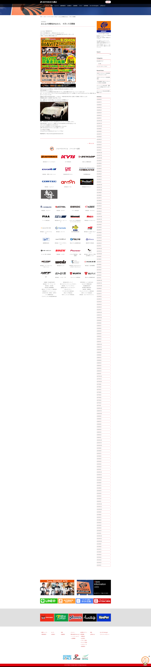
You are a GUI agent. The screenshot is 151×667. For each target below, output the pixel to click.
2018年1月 (99, 373)
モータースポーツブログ (102, 66)
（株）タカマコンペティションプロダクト (68, 284)
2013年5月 (99, 522)
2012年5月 (99, 554)
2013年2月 (99, 530)
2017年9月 (99, 384)
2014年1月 (99, 501)
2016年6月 (99, 424)
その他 (99, 63)
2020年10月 (99, 285)
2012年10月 (99, 541)
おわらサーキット (68, 289)
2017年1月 (99, 405)
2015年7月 (99, 453)
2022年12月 (99, 216)
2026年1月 (99, 118)
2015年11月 (99, 442)
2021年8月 (99, 259)
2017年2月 (99, 402)
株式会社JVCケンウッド (68, 282)
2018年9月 (99, 352)
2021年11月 (99, 251)
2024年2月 (99, 179)
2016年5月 (99, 426)
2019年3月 (99, 336)
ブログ (80, 5)
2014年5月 (99, 490)
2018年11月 (99, 347)
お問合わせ (102, 5)
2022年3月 (99, 240)
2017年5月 (99, 394)
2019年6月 (99, 328)
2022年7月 (99, 229)
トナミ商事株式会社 (49, 294)
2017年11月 (99, 378)
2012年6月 (99, 551)
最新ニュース (44, 632)
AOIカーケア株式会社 (68, 292)
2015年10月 (99, 445)
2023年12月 (99, 184)
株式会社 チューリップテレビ (68, 285)
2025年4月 (99, 142)
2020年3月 (99, 304)
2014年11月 (99, 474)
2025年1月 (99, 150)
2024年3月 (99, 176)
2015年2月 (99, 466)
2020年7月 (99, 293)
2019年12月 (99, 312)
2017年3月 (99, 400)
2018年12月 (99, 344)
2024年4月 (99, 174)
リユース (56, 5)
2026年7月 (99, 102)
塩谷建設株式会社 (86, 285)
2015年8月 (99, 450)
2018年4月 (99, 365)
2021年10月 (99, 253)
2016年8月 (99, 418)
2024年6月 (99, 168)
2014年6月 (99, 488)
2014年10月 (99, 477)
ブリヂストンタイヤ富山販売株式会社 (49, 296)
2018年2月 (99, 371)
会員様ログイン (83, 632)
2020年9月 (99, 288)
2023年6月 (99, 200)
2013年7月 (99, 517)
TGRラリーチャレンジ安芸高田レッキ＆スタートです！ (103, 74)
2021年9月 (99, 256)
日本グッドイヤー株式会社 (86, 292)
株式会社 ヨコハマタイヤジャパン (87, 294)
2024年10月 (99, 158)
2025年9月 (99, 128)
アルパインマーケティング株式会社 (87, 291)
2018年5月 (99, 363)
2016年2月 (99, 434)
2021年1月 (99, 277)
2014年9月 (99, 480)
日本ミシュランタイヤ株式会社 (68, 294)
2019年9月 (99, 320)
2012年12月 (99, 536)
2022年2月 (99, 243)
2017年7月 (99, 389)
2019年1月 (99, 341)
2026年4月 (99, 110)
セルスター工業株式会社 (87, 284)
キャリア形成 (84, 642)
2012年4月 (99, 557)
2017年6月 (99, 392)
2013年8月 (99, 514)
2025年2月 (99, 147)
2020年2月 (99, 307)
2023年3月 (99, 208)
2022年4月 (99, 237)
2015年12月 (99, 440)
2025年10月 (99, 126)
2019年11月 (99, 315)
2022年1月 (99, 245)
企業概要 (73, 638)
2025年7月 (99, 134)
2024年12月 (99, 152)
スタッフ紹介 (84, 640)
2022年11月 (99, 219)
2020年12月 (99, 280)
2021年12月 (99, 248)
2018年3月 (99, 368)
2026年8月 (99, 99)
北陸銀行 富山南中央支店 (49, 282)
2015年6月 (99, 456)
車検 (52, 5)
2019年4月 (99, 333)
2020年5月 (99, 299)
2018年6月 (99, 360)
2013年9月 (99, 512)
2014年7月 (99, 485)
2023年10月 (99, 190)
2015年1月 (99, 469)
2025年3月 (99, 144)
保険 (91, 632)
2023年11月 (99, 187)
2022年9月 (99, 224)
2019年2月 (99, 339)
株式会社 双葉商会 (87, 289)
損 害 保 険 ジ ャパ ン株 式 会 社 (86, 282)
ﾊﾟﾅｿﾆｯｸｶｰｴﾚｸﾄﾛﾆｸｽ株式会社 (68, 291)
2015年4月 (99, 461)
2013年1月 (99, 533)
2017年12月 (99, 376)
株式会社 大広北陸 (49, 285)
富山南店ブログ (100, 61)
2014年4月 (99, 493)
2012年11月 (99, 538)
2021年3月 (99, 272)
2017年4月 (99, 397)
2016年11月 (99, 410)
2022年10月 (99, 221)
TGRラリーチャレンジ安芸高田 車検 (103, 78)
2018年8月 (99, 355)
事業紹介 (83, 636)
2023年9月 (99, 192)
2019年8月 (99, 323)
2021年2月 (99, 275)
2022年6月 (99, 232)
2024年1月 (99, 182)
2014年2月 (99, 498)
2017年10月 (99, 381)
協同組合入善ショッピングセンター (68, 287)
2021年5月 (99, 267)
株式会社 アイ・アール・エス (49, 284)
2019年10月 (99, 317)
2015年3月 (99, 464)
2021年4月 (99, 269)
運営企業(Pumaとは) (75, 634)
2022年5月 (99, 235)
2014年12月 (99, 472)
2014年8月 (99, 482)
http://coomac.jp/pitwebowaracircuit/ (55, 133)
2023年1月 (99, 213)
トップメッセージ (75, 636)
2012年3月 (99, 559)
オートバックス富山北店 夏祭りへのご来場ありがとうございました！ (103, 87)
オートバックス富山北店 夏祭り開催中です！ (103, 91)
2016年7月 (99, 421)
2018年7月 (99, 357)
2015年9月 (99, 448)
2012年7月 (99, 549)
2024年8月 (99, 163)
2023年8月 (99, 195)
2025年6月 (99, 136)
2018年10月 (99, 349)
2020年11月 (99, 283)
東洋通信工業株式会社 (86, 287)
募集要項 (83, 646)
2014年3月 (99, 496)
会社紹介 (83, 638)
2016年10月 (99, 413)
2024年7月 (99, 166)
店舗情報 (75, 5)
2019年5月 (99, 331)
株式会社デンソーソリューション (49, 291)
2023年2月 (99, 211)
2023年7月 (99, 197)
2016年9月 (99, 416)
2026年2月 (99, 115)
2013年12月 (99, 504)
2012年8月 (99, 546)
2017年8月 (99, 386)
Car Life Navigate (94, 5)
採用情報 (86, 5)
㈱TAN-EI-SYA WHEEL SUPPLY (49, 292)
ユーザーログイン (108, 2)
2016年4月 (99, 429)
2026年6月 (99, 104)
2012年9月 (99, 544)
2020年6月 (99, 296)
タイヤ (47, 5)
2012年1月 (99, 565)
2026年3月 (99, 112)
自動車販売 (63, 5)
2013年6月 (99, 520)
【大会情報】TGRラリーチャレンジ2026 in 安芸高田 (103, 82)
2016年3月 (99, 432)
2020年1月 (99, 309)
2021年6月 (99, 264)
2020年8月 (99, 291)
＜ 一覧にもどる (90, 143)
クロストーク (84, 644)
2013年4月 (99, 525)
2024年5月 (99, 171)
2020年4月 (99, 301)
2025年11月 (99, 123)
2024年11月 (99, 155)
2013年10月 (99, 509)
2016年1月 (99, 437)
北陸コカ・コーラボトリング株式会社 (49, 289)
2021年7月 (99, 261)
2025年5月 (99, 139)
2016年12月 (99, 408)
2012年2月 (99, 562)
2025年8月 (99, 131)
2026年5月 (99, 107)
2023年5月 (99, 203)
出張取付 (69, 5)
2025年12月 (99, 120)
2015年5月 (99, 458)
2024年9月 (99, 160)
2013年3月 (99, 528)
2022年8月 (99, 227)
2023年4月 (99, 205)
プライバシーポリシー (104, 634)
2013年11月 (99, 506)
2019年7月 (99, 325)
